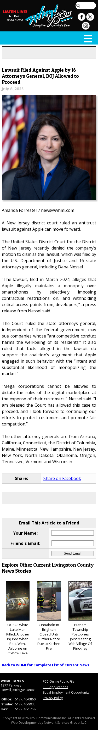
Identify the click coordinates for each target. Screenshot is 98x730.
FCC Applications (55, 687)
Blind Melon (15, 20)
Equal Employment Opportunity (66, 692)
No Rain (14, 16)
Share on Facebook (62, 478)
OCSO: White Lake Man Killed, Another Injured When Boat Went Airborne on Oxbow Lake (17, 638)
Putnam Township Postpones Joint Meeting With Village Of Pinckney (80, 636)
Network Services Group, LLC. (65, 722)
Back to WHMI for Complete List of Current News (45, 665)
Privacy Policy (53, 698)
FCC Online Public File (58, 681)
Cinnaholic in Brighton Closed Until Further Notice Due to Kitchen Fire (48, 636)
